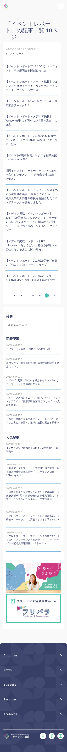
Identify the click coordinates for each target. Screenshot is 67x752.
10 (46, 295)
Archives (10, 714)
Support (9, 684)
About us (10, 655)
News (7, 670)
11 (60, 295)
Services (10, 699)
